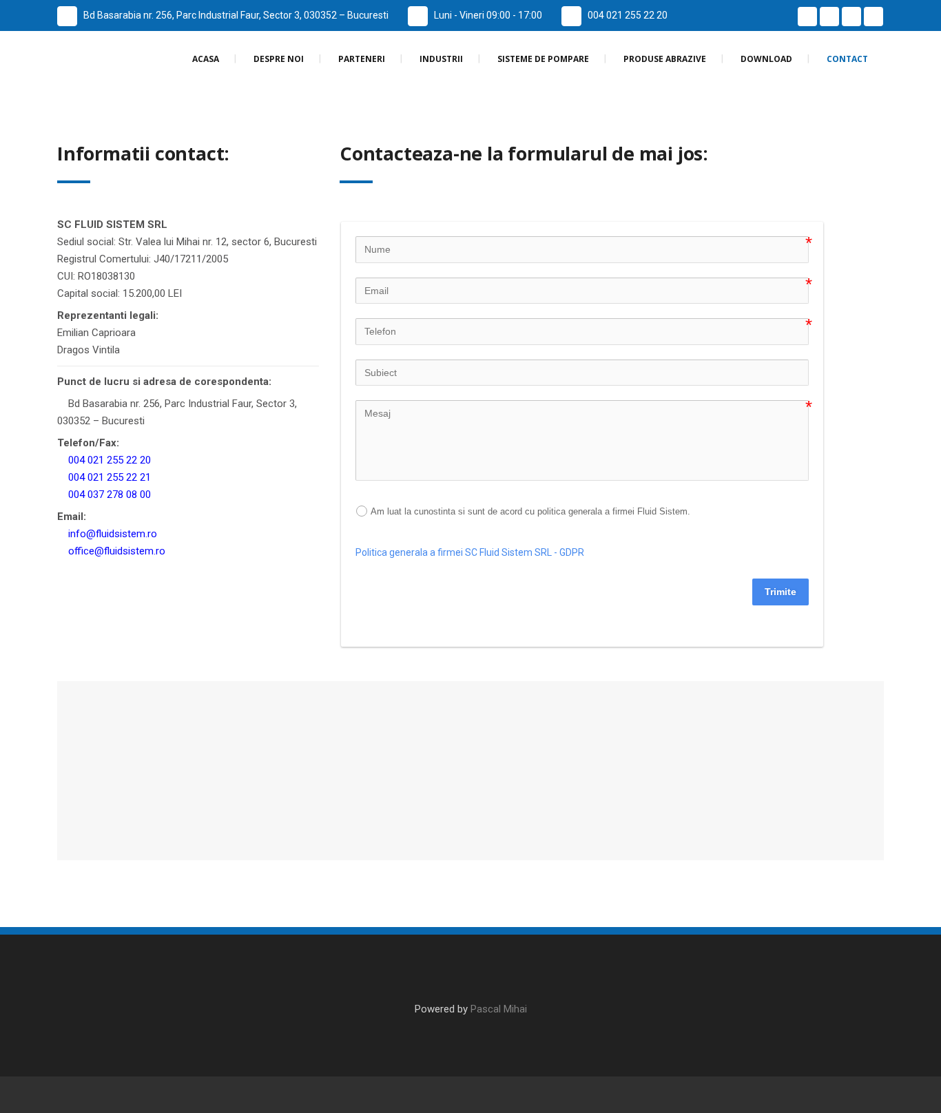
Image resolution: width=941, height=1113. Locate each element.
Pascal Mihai (498, 1009)
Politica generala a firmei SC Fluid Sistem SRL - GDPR (469, 552)
